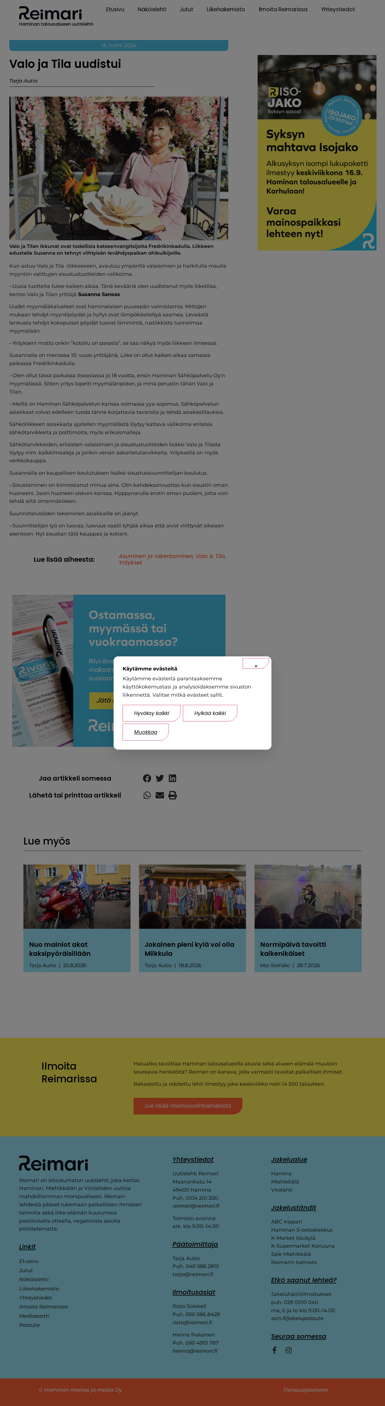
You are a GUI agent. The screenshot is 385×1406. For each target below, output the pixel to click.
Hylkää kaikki (210, 713)
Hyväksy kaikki (151, 713)
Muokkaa (145, 732)
